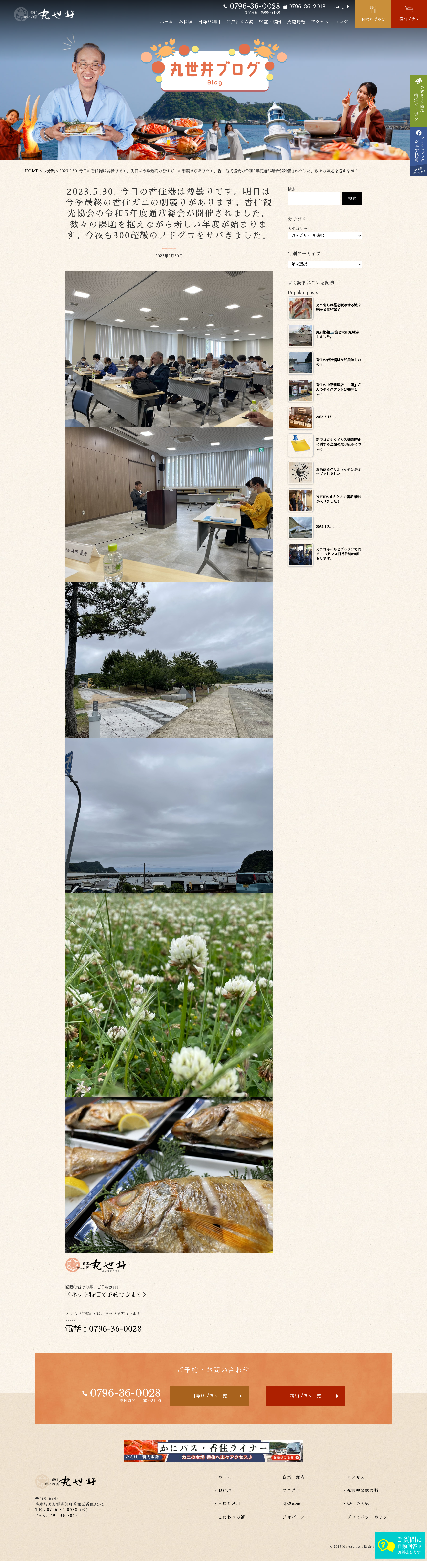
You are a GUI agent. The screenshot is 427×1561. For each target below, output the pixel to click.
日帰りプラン (373, 20)
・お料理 (223, 1491)
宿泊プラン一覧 (305, 1396)
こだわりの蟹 (239, 22)
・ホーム (223, 1477)
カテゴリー (297, 229)
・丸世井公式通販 (360, 1491)
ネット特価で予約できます (106, 1295)
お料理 (185, 22)
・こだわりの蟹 (229, 1517)
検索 (292, 189)
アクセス (320, 22)
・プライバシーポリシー (367, 1517)
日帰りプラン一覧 (209, 1396)
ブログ (341, 22)
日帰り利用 (209, 22)
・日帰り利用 (227, 1504)
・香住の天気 (355, 1504)
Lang (339, 7)
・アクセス (353, 1477)
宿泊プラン (409, 19)
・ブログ (287, 1491)
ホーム (166, 22)
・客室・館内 (291, 1477)
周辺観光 (296, 22)
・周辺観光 (289, 1504)
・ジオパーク (291, 1517)
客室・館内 (270, 22)
